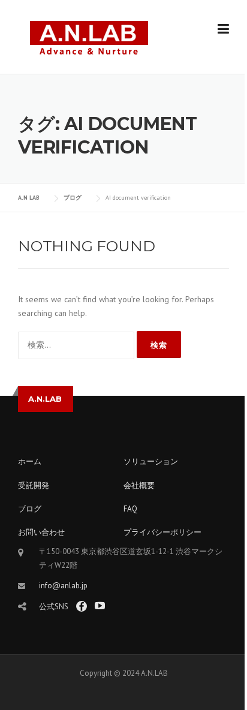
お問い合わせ (41, 532)
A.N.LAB (45, 399)
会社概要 (139, 485)
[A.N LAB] (89, 37)
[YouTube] (100, 606)
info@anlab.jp (63, 585)
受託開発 (33, 485)
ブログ (29, 509)
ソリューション (150, 461)
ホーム (29, 461)
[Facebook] (81, 606)
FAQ (130, 509)
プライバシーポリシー (162, 532)
